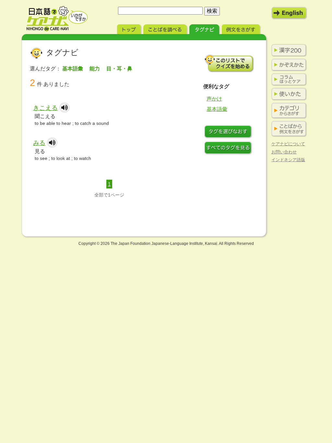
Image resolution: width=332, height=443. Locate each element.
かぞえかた (287, 64)
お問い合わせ (284, 152)
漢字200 (287, 50)
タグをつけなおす (229, 132)
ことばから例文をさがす (287, 129)
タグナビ (205, 28)
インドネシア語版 (288, 159)
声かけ (214, 99)
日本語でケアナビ (57, 19)
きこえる (45, 107)
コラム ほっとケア (287, 79)
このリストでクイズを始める (229, 63)
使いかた (287, 94)
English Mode (289, 12)
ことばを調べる (166, 28)
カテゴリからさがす (287, 110)
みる (39, 142)
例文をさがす (241, 28)
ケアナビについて (288, 143)
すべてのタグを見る (229, 148)
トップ (129, 28)
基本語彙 (217, 109)
